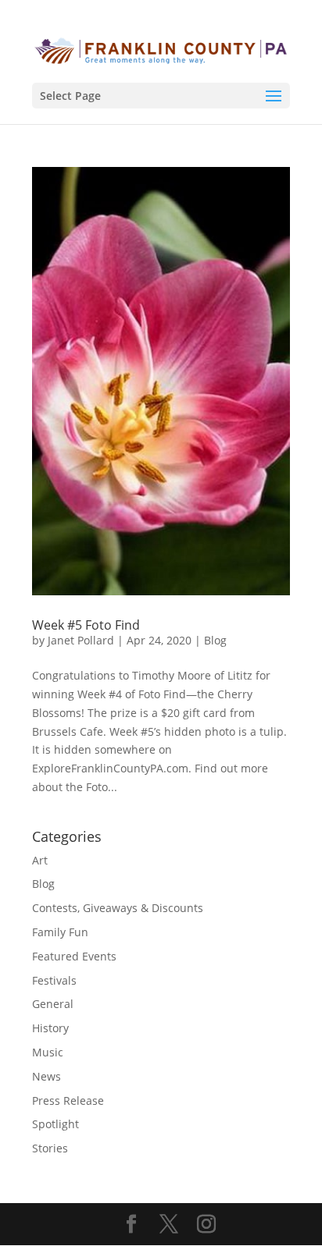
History (50, 1028)
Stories (50, 1148)
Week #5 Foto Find (86, 625)
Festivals (54, 980)
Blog (215, 640)
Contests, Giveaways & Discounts (117, 907)
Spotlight (55, 1123)
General (52, 1003)
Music (47, 1052)
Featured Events (74, 956)
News (46, 1076)
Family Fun (60, 932)
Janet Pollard (81, 640)
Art (40, 860)
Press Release (68, 1100)
